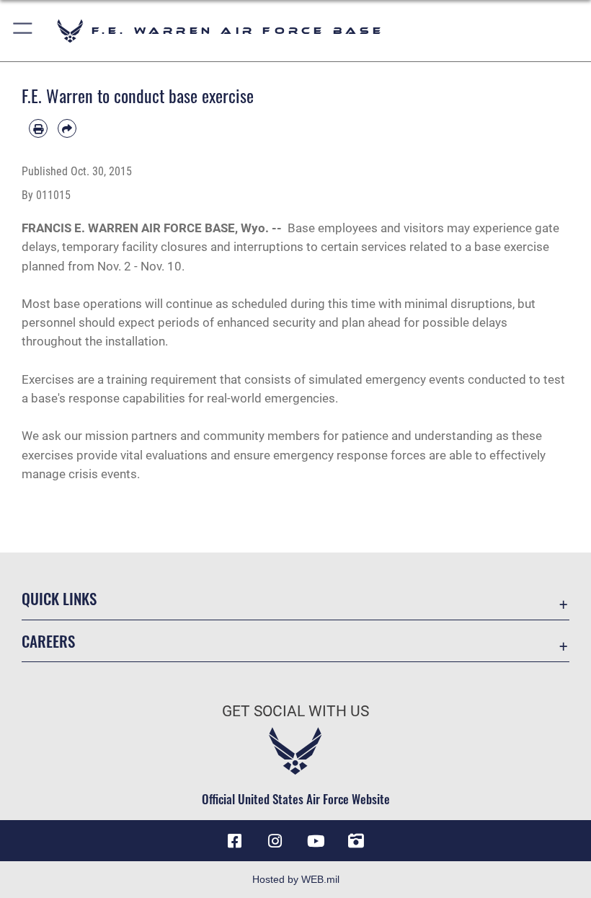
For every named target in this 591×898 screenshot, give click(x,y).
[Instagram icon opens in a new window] (275, 841)
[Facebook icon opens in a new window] (235, 841)
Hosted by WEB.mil (295, 879)
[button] (23, 30)
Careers (48, 641)
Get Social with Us (295, 711)
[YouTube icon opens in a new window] (315, 841)
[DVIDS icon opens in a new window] (356, 841)
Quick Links (59, 598)
